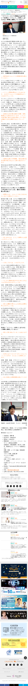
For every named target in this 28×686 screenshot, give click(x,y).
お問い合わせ (21, 671)
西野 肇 (12, 477)
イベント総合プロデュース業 (7, 478)
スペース (23, 478)
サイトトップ (4, 10)
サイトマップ (7, 671)
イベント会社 (17, 477)
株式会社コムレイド (5, 477)
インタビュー (11, 10)
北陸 (19, 478)
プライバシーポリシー (7, 668)
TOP (25, 658)
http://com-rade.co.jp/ (13, 470)
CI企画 (15, 478)
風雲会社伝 (17, 10)
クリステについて (21, 668)
